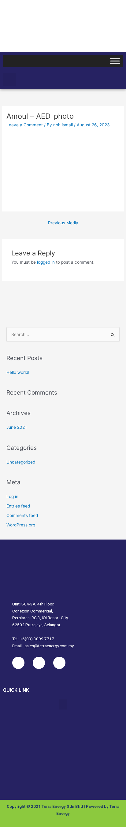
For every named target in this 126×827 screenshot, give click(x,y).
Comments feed (22, 515)
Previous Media (63, 222)
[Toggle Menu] (115, 61)
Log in (12, 496)
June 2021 (16, 427)
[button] (9, 79)
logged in (46, 262)
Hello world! (17, 372)
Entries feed (18, 506)
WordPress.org (20, 524)
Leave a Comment (24, 124)
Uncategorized (20, 462)
